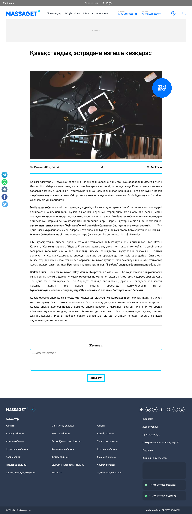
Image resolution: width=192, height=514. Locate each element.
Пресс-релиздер (151, 434)
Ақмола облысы (15, 441)
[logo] (23, 13)
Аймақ (86, 13)
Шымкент (56, 472)
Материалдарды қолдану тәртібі (160, 442)
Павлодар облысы (16, 464)
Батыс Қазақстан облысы (66, 441)
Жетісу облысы (60, 457)
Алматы (10, 425)
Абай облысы (13, 457)
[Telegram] (175, 409)
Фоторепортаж (100, 13)
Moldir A (156, 167)
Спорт (77, 13)
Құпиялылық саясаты (154, 458)
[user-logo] (173, 13)
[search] (184, 13)
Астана (101, 425)
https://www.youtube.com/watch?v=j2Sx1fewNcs (110, 234)
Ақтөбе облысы (105, 433)
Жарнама (8, 3)
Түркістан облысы (107, 441)
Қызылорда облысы (62, 449)
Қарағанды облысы (17, 449)
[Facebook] (161, 409)
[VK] (154, 409)
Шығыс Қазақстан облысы (21, 472)
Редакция (147, 450)
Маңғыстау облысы (62, 425)
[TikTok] (141, 409)
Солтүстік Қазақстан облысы (67, 464)
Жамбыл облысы (106, 457)
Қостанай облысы (107, 449)
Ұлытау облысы (106, 464)
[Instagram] (168, 409)
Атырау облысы (15, 433)
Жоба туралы (150, 426)
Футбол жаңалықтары (109, 472)
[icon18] (33, 409)
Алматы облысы (60, 433)
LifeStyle (67, 13)
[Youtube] (148, 409)
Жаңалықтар (54, 13)
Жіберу (96, 378)
